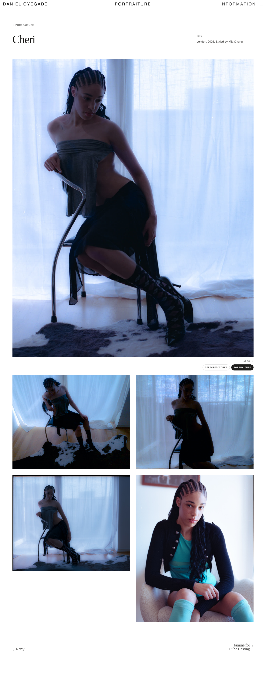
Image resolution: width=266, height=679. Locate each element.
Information (238, 3)
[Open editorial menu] (261, 4)
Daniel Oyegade (25, 3)
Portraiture (133, 3)
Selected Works (216, 367)
